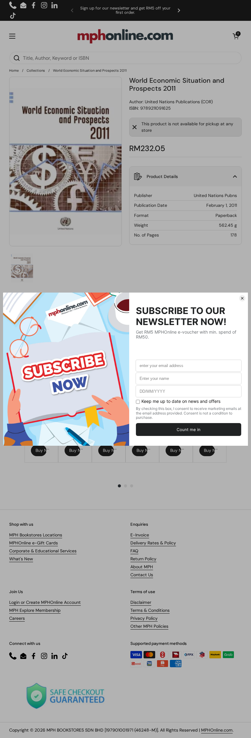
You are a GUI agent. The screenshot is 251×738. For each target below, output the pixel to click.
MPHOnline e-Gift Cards (33, 543)
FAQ (134, 551)
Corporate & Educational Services (43, 551)
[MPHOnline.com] (125, 36)
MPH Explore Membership (35, 610)
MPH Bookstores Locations (35, 535)
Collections (36, 70)
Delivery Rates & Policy (153, 543)
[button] (236, 36)
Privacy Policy (144, 618)
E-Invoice (139, 535)
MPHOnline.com (217, 730)
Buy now (41, 450)
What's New (21, 559)
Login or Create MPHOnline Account (45, 602)
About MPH (141, 567)
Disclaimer (140, 602)
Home (14, 70)
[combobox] (125, 58)
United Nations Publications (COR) (179, 101)
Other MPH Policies (149, 626)
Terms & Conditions (150, 610)
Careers (17, 618)
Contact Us (141, 574)
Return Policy (143, 559)
